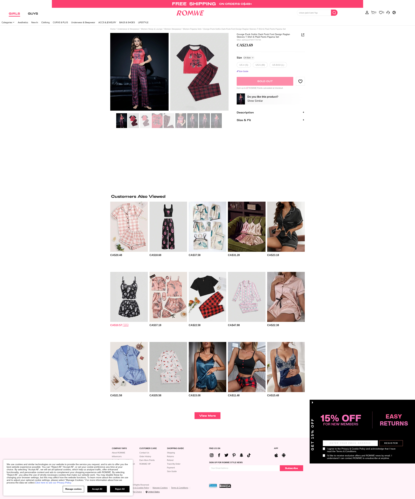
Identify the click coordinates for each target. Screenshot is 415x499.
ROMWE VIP (145, 464)
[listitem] (129, 235)
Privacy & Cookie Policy (138, 488)
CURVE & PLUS (60, 22)
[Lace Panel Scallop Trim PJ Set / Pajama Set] (286, 367)
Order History (145, 456)
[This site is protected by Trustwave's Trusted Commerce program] (213, 486)
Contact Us (144, 453)
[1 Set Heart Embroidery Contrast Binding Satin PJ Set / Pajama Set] (286, 297)
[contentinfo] (116, 255)
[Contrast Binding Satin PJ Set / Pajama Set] (129, 367)
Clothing (45, 22)
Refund (170, 460)
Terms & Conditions (179, 488)
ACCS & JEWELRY (107, 22)
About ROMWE (118, 453)
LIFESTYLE (143, 22)
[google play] (283, 454)
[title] (207, 196)
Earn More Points (147, 460)
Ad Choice (137, 492)
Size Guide (172, 471)
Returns (170, 456)
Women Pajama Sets (192, 29)
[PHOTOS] (169, 72)
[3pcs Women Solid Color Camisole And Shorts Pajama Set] (247, 227)
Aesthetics (23, 22)
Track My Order (173, 464)
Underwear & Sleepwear (83, 22)
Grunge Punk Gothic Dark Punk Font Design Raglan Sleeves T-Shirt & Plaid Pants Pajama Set (263, 35)
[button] (300, 81)
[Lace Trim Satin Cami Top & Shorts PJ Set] (207, 367)
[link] (207, 4)
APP (276, 448)
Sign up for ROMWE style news (226, 462)
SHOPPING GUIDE (175, 448)
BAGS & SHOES (127, 22)
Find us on (214, 448)
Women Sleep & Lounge (151, 29)
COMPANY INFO (119, 448)
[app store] (276, 454)
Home (113, 29)
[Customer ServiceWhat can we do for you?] (388, 12)
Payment (171, 468)
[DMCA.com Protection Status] (225, 486)
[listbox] (367, 12)
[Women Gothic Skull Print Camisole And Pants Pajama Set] (168, 227)
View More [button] (207, 415)
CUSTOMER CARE (148, 448)
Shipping (171, 453)
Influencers (117, 456)
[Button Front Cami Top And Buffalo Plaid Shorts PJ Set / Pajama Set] (247, 367)
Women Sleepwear (172, 29)
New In (34, 22)
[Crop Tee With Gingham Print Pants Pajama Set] (207, 297)
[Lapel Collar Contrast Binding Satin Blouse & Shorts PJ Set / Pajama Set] (286, 227)
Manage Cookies (160, 488)
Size (244, 57)
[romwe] (190, 12)
